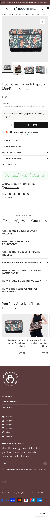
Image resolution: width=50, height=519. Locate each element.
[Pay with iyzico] (4, 500)
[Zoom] (42, 21)
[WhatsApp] (24, 194)
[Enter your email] (45, 463)
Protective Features (11, 152)
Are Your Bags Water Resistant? (21, 262)
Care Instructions (10, 164)
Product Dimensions (11, 146)
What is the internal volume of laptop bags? (21, 272)
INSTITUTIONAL (8, 407)
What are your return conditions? (15, 243)
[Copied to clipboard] (28, 194)
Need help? (9, 197)
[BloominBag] (25, 9)
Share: (4, 194)
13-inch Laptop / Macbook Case (28, 14)
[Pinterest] (19, 194)
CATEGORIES (7, 396)
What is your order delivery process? (19, 232)
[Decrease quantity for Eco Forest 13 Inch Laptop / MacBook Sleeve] (4, 125)
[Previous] (8, 39)
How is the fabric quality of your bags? (19, 290)
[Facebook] (10, 194)
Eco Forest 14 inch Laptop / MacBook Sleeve (16, 343)
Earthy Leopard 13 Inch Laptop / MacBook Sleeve (37, 343)
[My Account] (41, 9)
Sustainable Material (12, 158)
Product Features (10, 140)
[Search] (7, 9)
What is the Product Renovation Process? (22, 253)
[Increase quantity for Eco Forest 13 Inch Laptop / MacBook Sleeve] (11, 125)
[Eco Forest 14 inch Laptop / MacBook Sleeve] (13, 325)
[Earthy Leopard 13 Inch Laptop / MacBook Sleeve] (36, 325)
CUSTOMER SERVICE (10, 402)
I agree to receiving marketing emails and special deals (26, 469)
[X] (15, 194)
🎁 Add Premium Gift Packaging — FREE (22, 132)
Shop (11, 14)
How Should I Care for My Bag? (21, 281)
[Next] (42, 39)
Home (4, 14)
